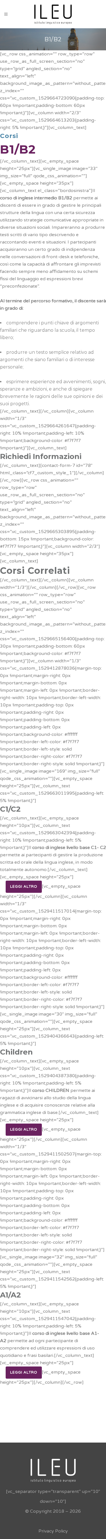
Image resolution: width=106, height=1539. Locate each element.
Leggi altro (23, 886)
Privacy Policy (53, 1531)
